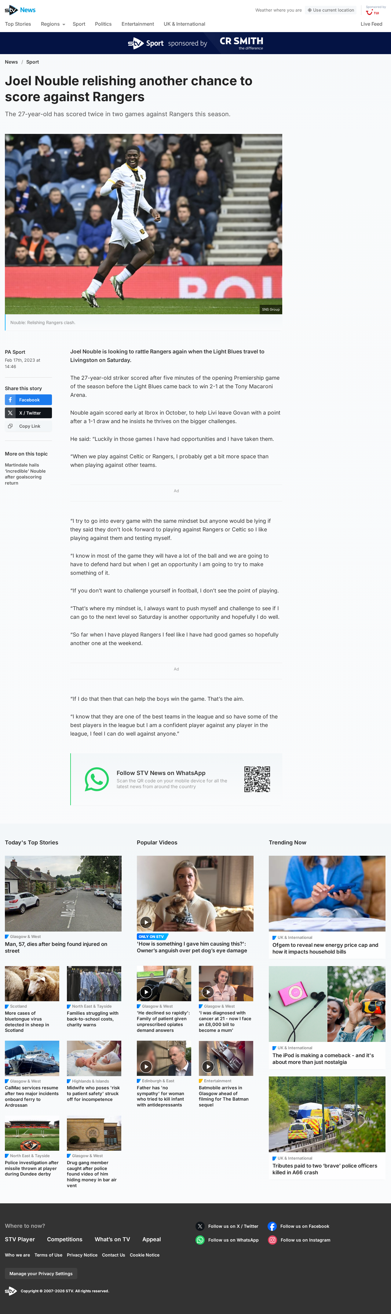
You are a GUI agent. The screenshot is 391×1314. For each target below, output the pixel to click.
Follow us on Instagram (306, 1239)
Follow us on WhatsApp (233, 1239)
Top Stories (18, 24)
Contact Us (113, 1254)
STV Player (20, 1239)
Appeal (151, 1239)
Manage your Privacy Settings (41, 1273)
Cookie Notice (144, 1254)
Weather (263, 10)
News (11, 62)
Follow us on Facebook (304, 1226)
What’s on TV (112, 1239)
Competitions (64, 1239)
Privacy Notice (82, 1254)
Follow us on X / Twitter (233, 1226)
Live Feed (371, 24)
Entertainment (138, 24)
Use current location (333, 10)
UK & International (184, 24)
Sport (79, 24)
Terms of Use (48, 1254)
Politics (103, 24)
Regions (50, 24)
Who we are (17, 1254)
